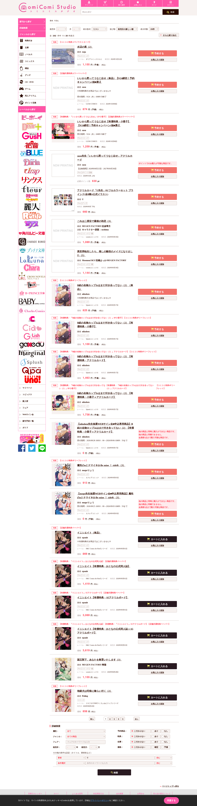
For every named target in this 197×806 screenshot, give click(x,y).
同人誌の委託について (162, 794)
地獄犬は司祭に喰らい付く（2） (94, 691)
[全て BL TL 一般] (85, 731)
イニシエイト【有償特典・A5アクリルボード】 (102, 597)
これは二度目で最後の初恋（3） (94, 221)
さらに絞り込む (170, 35)
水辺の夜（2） (85, 47)
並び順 (112, 29)
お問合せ (140, 794)
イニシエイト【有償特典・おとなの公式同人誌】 (103, 566)
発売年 (52, 29)
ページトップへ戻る (170, 786)
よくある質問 (77, 794)
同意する (171, 800)
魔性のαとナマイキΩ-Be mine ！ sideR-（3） (101, 465)
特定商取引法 (98, 794)
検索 (172, 12)
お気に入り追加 (157, 60)
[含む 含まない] (163, 758)
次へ (136, 719)
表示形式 (87, 29)
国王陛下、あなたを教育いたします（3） (99, 659)
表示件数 (144, 29)
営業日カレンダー (35, 794)
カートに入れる (159, 539)
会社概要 (119, 794)
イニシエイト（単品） (89, 532)
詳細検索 (24, 28)
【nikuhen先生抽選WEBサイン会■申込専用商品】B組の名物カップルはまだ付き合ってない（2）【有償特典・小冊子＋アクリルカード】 (105, 428)
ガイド (56, 794)
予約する (159, 53)
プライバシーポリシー (99, 800)
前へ (92, 719)
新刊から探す (26, 22)
